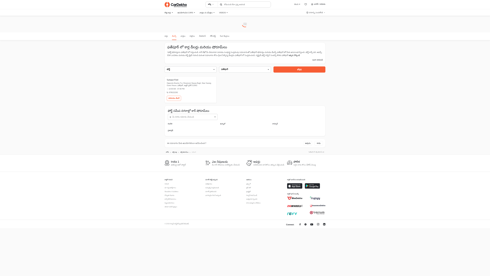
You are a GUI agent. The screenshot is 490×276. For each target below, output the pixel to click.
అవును (308, 143)
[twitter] (305, 225)
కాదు (319, 143)
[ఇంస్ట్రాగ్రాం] (318, 225)
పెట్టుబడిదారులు (169, 203)
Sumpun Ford (172, 80)
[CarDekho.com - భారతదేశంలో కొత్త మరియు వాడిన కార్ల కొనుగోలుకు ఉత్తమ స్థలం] (176, 4)
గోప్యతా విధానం (169, 195)
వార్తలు (183, 36)
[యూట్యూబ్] (311, 225)
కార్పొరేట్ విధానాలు (170, 199)
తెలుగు (296, 4)
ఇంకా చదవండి (317, 60)
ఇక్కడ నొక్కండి (294, 55)
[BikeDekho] (294, 198)
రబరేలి (170, 124)
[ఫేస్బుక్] (300, 225)
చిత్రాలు (192, 36)
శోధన (299, 69)
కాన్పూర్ (275, 124)
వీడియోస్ (202, 36)
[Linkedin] (324, 225)
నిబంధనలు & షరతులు (171, 191)
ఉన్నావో (222, 124)
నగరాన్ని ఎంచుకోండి (316, 13)
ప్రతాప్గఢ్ (170, 130)
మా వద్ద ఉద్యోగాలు (170, 188)
